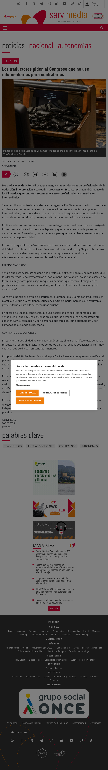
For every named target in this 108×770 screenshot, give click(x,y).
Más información (23, 385)
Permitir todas (27, 393)
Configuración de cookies (55, 393)
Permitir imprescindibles (30, 400)
